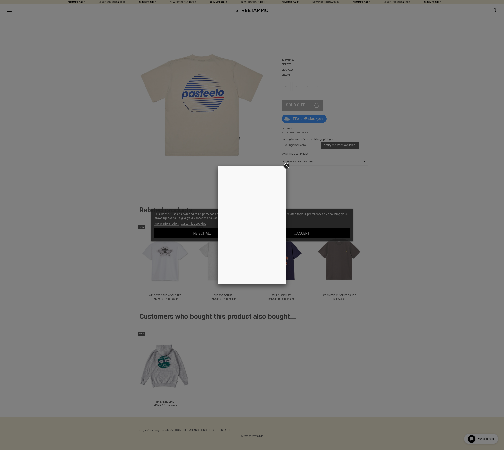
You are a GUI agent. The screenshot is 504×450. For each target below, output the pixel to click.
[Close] (286, 165)
